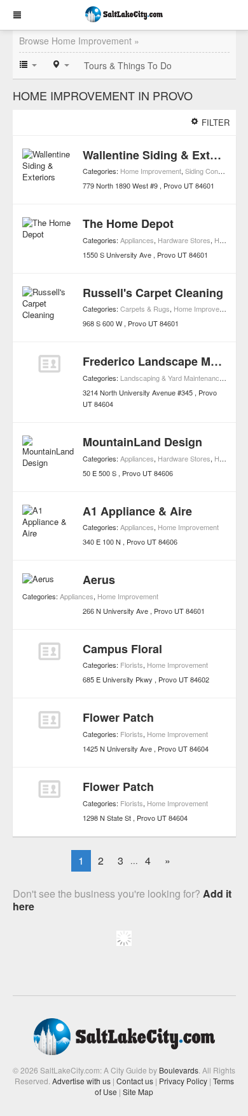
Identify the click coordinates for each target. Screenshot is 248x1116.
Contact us (134, 1080)
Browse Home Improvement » (79, 40)
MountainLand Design (142, 442)
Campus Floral (122, 649)
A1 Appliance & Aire (137, 511)
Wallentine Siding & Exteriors (162, 155)
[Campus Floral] (49, 651)
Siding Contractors (213, 171)
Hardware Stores (184, 240)
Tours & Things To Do (128, 65)
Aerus (99, 579)
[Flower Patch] (49, 720)
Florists (131, 665)
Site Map (138, 1091)
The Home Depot (128, 223)
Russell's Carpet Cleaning (153, 292)
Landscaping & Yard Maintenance (171, 378)
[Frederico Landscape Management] (49, 364)
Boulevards (178, 1070)
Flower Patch (118, 717)
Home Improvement (150, 171)
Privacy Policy (183, 1080)
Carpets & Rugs (145, 308)
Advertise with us (81, 1080)
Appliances (137, 240)
